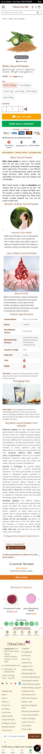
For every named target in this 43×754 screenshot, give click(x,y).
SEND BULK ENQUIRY (21, 123)
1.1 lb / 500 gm (25, 85)
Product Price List (28, 722)
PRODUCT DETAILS (21, 152)
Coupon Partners (8, 719)
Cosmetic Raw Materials (31, 677)
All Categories (27, 652)
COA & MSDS (26, 725)
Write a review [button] (21, 577)
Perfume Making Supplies (31, 688)
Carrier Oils (26, 659)
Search (4, 698)
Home (5, 19)
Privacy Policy (7, 730)
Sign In (4, 694)
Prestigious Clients (9, 723)
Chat (30, 753)
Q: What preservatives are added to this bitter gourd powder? (20, 556)
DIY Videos (6, 709)
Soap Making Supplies (30, 680)
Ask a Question (17, 547)
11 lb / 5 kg (19, 91)
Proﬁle (40, 753)
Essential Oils (27, 663)
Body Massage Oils (29, 673)
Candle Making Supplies (31, 684)
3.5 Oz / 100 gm (9, 85)
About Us (5, 702)
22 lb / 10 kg (31, 91)
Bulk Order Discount (29, 698)
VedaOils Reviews (8, 727)
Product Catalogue (29, 718)
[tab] (17, 61)
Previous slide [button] (4, 599)
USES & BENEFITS (8, 152)
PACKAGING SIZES (35, 152)
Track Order (6, 712)
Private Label (26, 729)
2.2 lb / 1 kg (8, 91)
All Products (26, 655)
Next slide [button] (38, 599)
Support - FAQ (27, 702)
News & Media (7, 716)
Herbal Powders (28, 670)
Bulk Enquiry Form (29, 694)
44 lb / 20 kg (8, 97)
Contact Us (6, 705)
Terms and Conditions (30, 715)
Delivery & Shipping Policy (29, 706)
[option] (12, 601)
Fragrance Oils (27, 666)
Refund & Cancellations (31, 711)
